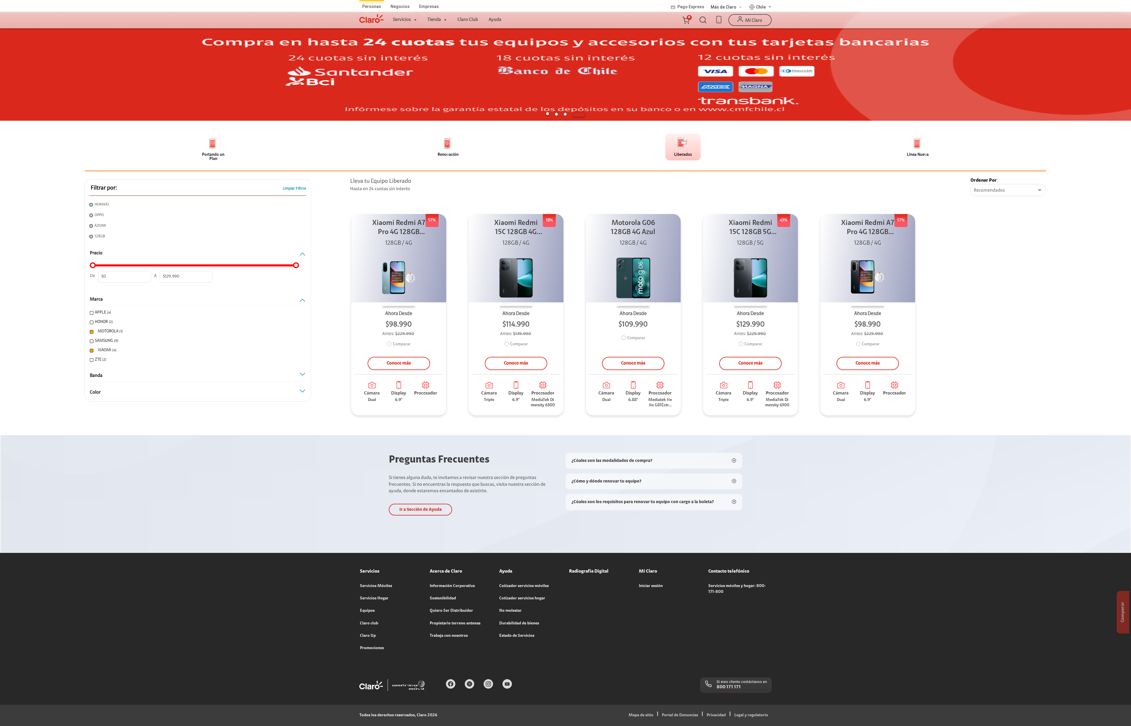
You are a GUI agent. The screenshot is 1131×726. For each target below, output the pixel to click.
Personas (371, 6)
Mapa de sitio (641, 715)
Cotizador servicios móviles (524, 586)
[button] (685, 20)
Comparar (402, 344)
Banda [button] (96, 375)
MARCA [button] (96, 299)
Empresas (429, 6)
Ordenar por (983, 180)
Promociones (372, 648)
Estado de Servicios (516, 636)
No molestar (510, 611)
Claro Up (368, 636)
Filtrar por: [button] (104, 188)
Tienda (434, 19)
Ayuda (495, 19)
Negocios (400, 6)
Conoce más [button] (399, 363)
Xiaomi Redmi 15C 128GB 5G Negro (750, 228)
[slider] (93, 265)
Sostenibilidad (443, 598)
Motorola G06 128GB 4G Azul (633, 228)
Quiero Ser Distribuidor (451, 611)
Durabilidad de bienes (519, 623)
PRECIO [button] (96, 253)
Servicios (402, 19)
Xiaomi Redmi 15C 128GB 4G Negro (516, 228)
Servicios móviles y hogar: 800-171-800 (737, 589)
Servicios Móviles (376, 586)
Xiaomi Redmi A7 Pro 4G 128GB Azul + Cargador (398, 228)
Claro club (369, 623)
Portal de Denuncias (680, 715)
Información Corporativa (452, 586)
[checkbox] (195, 312)
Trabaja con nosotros (449, 636)
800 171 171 (729, 687)
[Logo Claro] (371, 18)
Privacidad (716, 715)
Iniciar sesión (651, 586)
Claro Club (467, 19)
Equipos (367, 611)
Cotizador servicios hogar (522, 598)
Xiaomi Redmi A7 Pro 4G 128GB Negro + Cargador (867, 228)
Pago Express (690, 6)
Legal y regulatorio (751, 715)
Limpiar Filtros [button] (294, 188)
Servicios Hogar (374, 598)
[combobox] (1008, 190)
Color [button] (95, 392)
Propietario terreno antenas (455, 623)
